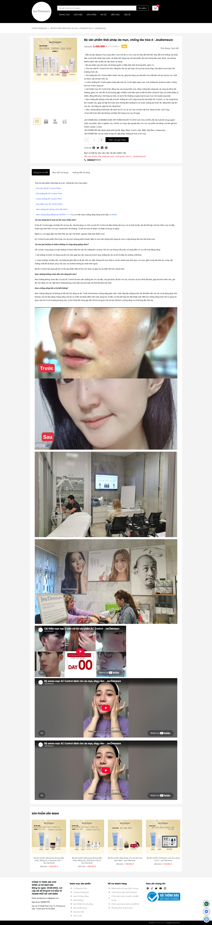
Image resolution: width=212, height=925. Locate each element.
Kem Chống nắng (80, 896)
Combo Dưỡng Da (39, 28)
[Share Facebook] (94, 147)
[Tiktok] (152, 888)
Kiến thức (115, 14)
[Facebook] (148, 888)
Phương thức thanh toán (122, 908)
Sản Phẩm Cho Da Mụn (83, 904)
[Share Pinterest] (106, 147)
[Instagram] (165, 888)
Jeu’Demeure (160, 923)
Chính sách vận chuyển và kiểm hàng (125, 898)
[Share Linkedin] (102, 147)
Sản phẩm (91, 14)
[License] (163, 896)
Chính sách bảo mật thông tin (124, 892)
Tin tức (103, 14)
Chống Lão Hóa (80, 888)
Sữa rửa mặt (78, 912)
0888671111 (94, 159)
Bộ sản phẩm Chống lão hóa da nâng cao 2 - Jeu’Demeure (163, 859)
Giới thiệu (78, 14)
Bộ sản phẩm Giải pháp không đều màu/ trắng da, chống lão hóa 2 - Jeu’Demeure (87, 860)
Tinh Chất (77, 915)
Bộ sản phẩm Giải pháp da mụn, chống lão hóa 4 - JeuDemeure (78, 28)
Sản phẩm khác (80, 908)
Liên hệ (127, 14)
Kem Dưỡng (78, 900)
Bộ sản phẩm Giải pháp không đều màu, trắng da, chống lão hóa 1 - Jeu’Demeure (49, 860)
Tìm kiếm (142, 8)
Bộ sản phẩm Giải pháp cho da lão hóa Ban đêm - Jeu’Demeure (125, 859)
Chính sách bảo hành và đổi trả (125, 904)
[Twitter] (156, 888)
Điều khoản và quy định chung (125, 888)
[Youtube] (161, 888)
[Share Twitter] (98, 147)
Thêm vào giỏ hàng (117, 139)
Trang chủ (64, 14)
